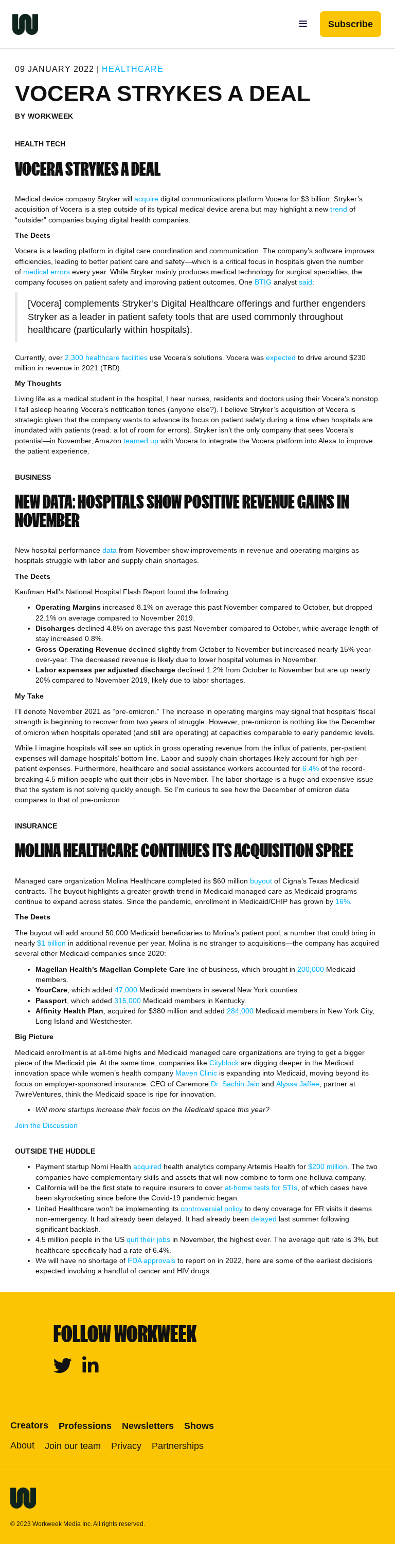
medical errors (46, 272)
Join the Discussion (46, 1125)
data (109, 550)
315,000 (127, 1000)
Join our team (73, 1446)
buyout (261, 881)
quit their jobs (148, 1239)
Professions (85, 1426)
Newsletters (148, 1426)
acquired (147, 1166)
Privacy (126, 1446)
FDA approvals (151, 1260)
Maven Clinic (196, 1073)
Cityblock (224, 1063)
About (22, 1445)
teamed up (140, 441)
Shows (199, 1426)
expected (281, 357)
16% (342, 901)
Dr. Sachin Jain (235, 1084)
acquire (146, 199)
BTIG (263, 282)
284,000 (240, 1011)
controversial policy (212, 1208)
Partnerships (178, 1446)
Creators (29, 1425)
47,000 (126, 990)
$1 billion (51, 943)
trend (338, 209)
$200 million (327, 1166)
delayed (264, 1219)
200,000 (311, 969)
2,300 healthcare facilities (106, 357)
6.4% (310, 768)
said (305, 282)
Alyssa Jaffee (297, 1084)
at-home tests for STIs (261, 1187)
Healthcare (133, 69)
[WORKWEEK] (19, 24)
